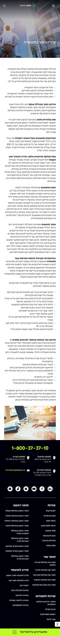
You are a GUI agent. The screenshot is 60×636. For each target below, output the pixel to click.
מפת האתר (51, 546)
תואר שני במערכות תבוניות (44, 585)
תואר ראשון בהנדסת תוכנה (17, 526)
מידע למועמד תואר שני (19, 581)
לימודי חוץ (24, 586)
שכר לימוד (51, 619)
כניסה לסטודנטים (48, 526)
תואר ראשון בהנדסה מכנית (17, 516)
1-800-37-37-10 (30, 448)
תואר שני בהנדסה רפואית (45, 580)
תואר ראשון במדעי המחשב (17, 546)
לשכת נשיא (51, 511)
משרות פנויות (50, 516)
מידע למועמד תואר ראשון (17, 575)
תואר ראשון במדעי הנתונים (17, 551)
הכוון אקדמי (50, 609)
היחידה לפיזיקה (22, 595)
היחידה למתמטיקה (21, 605)
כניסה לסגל (51, 521)
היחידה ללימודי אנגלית (19, 600)
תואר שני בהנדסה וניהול (45, 570)
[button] (57, 624)
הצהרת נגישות (49, 536)
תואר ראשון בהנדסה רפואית (17, 521)
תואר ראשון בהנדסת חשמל (17, 511)
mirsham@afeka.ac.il (15, 470)
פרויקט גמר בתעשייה (40, 42)
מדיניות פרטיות (49, 541)
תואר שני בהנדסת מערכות (44, 575)
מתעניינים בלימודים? (33, 632)
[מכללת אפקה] (28, 6)
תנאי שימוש (50, 531)
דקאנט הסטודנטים (48, 614)
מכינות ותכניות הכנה (20, 590)
